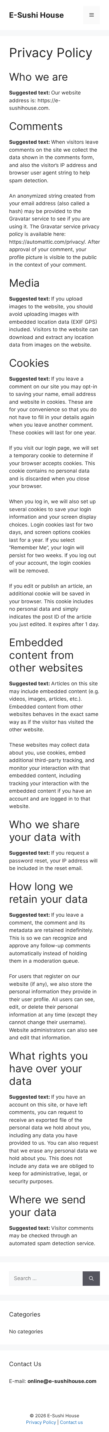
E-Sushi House (36, 15)
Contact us (71, 1422)
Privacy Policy (41, 1422)
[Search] (91, 1278)
